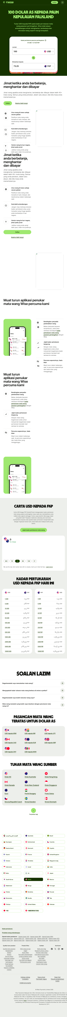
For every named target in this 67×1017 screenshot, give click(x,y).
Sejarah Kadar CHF (42, 940)
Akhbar (9, 952)
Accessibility (9, 966)
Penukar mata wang (41, 952)
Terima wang (25, 958)
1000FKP (40, 637)
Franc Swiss (49, 793)
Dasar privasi (41, 977)
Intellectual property (25, 983)
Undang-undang (25, 977)
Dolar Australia (30, 777)
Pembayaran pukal (25, 962)
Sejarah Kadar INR (42, 938)
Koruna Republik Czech (13, 802)
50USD (7, 618)
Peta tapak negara (41, 979)
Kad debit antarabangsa (25, 954)
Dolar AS (8, 777)
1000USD (8, 637)
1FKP (39, 599)
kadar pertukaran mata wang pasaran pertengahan (52, 333)
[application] (16, 551)
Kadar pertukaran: (7, 928)
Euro (6, 793)
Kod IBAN (41, 958)
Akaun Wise (25, 952)
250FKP (40, 627)
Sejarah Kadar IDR (54, 940)
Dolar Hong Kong (51, 777)
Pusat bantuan (9, 964)
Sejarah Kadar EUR (7, 938)
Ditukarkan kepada (17, 62)
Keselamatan (9, 950)
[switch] (33, 58)
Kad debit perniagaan (25, 960)
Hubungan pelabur (9, 958)
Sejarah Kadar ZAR (7, 940)
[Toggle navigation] (62, 2)
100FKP (40, 622)
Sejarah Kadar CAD (30, 938)
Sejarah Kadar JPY (19, 938)
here (25, 1000)
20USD (7, 613)
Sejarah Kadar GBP (35, 936)
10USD (7, 608)
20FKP (40, 613)
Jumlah (14, 47)
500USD (7, 632)
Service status (9, 956)
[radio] (6, 561)
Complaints (25, 979)
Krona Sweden (30, 802)
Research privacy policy (41, 950)
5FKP (39, 603)
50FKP (40, 618)
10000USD (8, 651)
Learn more (49, 567)
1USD (6, 599)
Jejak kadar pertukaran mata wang (33, 530)
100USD (7, 622)
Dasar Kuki (57, 977)
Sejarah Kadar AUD (23, 936)
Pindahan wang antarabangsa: (11, 932)
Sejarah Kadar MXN (47, 936)
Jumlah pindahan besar (25, 956)
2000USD (8, 641)
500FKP (40, 632)
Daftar (55, 2)
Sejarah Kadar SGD (19, 940)
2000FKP (40, 641)
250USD (7, 627)
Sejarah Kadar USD (31, 940)
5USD (6, 603)
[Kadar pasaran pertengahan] (45, 40)
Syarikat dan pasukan (9, 949)
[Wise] (8, 2)
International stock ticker (42, 954)
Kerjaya (9, 954)
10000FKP (41, 651)
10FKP (40, 608)
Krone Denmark (50, 802)
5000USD (8, 646)
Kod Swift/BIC (42, 956)
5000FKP (40, 646)
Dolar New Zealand (32, 785)
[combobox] (49, 51)
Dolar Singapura (51, 785)
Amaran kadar (42, 960)
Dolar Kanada (10, 785)
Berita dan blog (41, 949)
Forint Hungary (30, 793)
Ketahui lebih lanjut (21, 103)
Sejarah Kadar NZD (54, 938)
